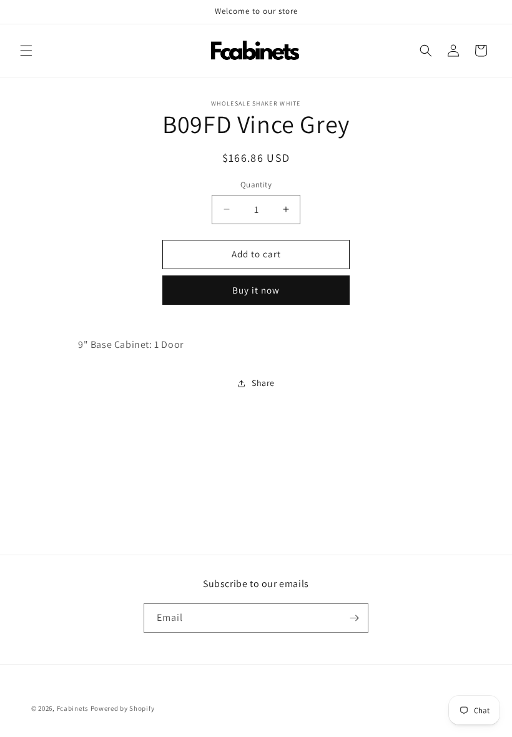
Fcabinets (73, 708)
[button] (26, 50)
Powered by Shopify (123, 708)
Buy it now (256, 290)
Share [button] (263, 382)
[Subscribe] (354, 618)
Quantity (256, 184)
